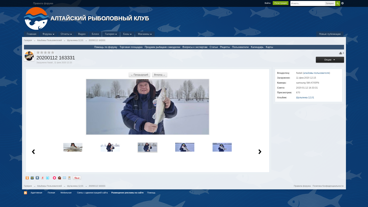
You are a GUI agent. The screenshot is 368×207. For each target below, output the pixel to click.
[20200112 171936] (222, 147)
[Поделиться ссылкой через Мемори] (54, 177)
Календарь (257, 47)
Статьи (214, 47)
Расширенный (342, 3)
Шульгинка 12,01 (305, 97)
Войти (267, 3)
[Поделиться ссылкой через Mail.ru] (32, 177)
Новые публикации (330, 34)
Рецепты (225, 47)
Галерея (110, 34)
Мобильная (66, 192)
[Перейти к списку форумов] (36, 18)
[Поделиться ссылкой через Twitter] (47, 177)
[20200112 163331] (148, 147)
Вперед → (159, 74)
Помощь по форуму (105, 47)
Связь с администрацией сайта (92, 192)
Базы (126, 34)
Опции (328, 59)
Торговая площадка (131, 47)
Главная (31, 34)
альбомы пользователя (316, 73)
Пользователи (240, 47)
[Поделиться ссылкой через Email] (64, 177)
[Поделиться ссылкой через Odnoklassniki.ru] (27, 177)
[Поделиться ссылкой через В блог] (69, 177)
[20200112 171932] (184, 147)
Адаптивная (36, 192)
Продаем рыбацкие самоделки (162, 47)
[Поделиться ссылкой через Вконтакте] (37, 177)
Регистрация (280, 3)
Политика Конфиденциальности (328, 186)
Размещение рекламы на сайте (127, 192)
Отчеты (65, 34)
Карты (269, 47)
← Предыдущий (139, 74)
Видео (81, 34)
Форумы (48, 34)
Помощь (151, 192)
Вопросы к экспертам (194, 47)
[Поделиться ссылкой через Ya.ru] (42, 177)
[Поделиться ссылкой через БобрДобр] (59, 177)
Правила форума (302, 186)
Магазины (144, 34)
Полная (51, 192)
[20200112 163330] (110, 147)
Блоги (95, 34)
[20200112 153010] (72, 147)
